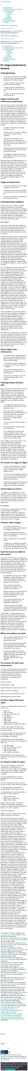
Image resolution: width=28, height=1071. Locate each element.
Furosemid (10, 14)
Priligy (8, 16)
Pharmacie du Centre (7, 999)
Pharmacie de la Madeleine (7, 28)
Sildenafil (9, 12)
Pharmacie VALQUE (6, 959)
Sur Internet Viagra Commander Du (11, 1015)
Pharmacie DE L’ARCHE (7, 984)
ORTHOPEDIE (7, 19)
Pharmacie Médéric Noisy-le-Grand (11, 949)
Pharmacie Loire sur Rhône (9, 934)
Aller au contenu (5, 1)
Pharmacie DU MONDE (12, 989)
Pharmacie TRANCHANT (8, 954)
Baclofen (9, 17)
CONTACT (7, 22)
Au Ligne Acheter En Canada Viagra (11, 1017)
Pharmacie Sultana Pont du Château (11, 1004)
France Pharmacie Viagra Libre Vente (12, 1010)
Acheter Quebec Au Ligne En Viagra (11, 1014)
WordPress (6, 1060)
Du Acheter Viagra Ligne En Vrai (10, 1007)
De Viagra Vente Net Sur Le (9, 1009)
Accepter (8, 1069)
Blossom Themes (15, 1058)
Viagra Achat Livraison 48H (8, 1012)
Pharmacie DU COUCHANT (8, 964)
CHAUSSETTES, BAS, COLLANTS (13, 9)
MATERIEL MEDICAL (9, 21)
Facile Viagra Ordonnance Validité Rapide (13, 1018)
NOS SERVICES (8, 7)
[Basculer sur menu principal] (1, 3)
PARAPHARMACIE (9, 11)
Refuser (13, 1069)
